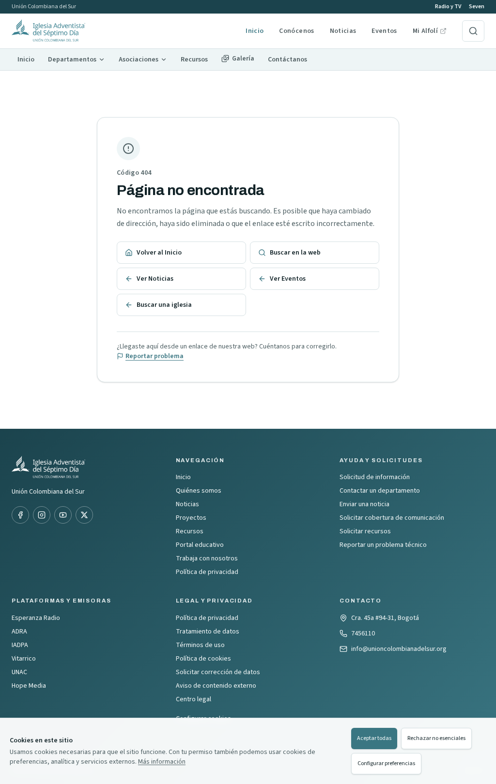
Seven (476, 7)
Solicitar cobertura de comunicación (392, 518)
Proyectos (191, 518)
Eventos (384, 31)
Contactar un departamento (380, 491)
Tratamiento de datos (207, 631)
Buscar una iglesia (164, 305)
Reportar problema (154, 356)
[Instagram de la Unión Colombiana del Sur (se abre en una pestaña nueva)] (41, 515)
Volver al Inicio (159, 252)
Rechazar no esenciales (436, 738)
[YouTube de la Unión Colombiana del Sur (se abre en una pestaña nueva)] (63, 515)
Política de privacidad (207, 572)
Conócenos (296, 31)
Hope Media (29, 686)
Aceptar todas (374, 738)
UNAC (19, 672)
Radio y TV (448, 7)
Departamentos (72, 59)
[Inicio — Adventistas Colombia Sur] (125, 31)
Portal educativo (200, 545)
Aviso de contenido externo (216, 686)
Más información (162, 762)
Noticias (343, 31)
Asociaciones (138, 59)
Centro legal (193, 699)
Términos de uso (200, 645)
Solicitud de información (375, 477)
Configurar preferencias (386, 763)
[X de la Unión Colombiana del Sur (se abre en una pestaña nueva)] (84, 515)
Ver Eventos (288, 279)
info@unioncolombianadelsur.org (399, 649)
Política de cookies (203, 658)
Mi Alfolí (430, 31)
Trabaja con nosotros (207, 558)
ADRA (19, 631)
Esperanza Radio (36, 618)
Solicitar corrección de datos (218, 672)
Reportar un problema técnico (383, 545)
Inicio (255, 31)
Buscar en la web (295, 252)
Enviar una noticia (364, 504)
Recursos (189, 531)
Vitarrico (24, 658)
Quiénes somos (198, 491)
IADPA (20, 645)
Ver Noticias (155, 279)
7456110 (363, 633)
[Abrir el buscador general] (473, 31)
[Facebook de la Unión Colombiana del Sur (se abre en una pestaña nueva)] (20, 515)
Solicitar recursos (365, 531)
